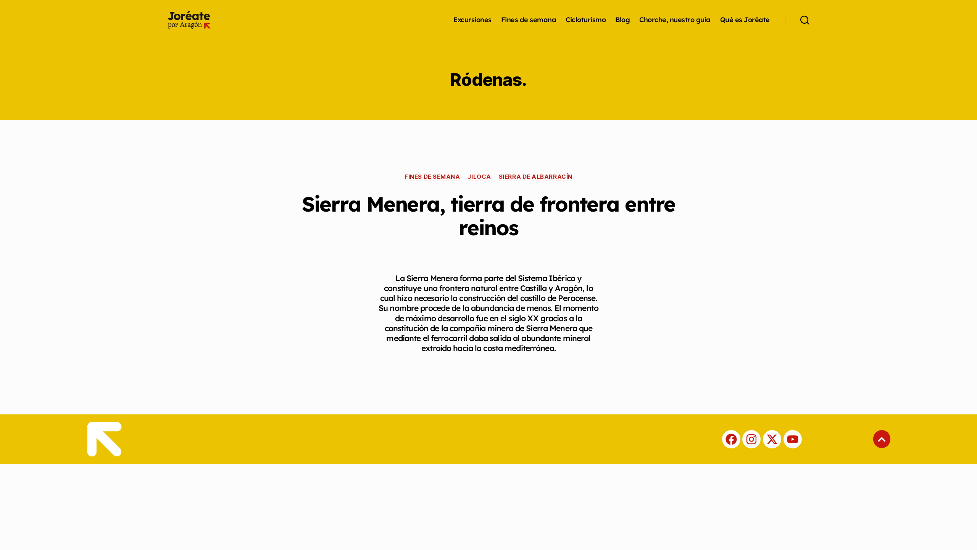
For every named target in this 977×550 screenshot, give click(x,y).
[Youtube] (793, 439)
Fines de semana (528, 20)
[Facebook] (731, 439)
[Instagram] (751, 439)
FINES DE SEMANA (432, 176)
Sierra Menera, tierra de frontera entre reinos (488, 216)
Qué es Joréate (745, 20)
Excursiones (472, 20)
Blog (622, 20)
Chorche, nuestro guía (675, 20)
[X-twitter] (772, 439)
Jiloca (479, 176)
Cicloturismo (586, 20)
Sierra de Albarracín (535, 176)
